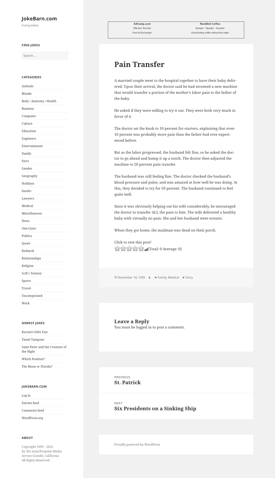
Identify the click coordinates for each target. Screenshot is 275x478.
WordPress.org (32, 418)
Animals (27, 86)
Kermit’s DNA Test (35, 332)
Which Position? (33, 359)
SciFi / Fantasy (32, 273)
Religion (27, 266)
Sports (26, 281)
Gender (27, 168)
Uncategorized (32, 296)
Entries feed (30, 403)
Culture (27, 123)
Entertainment (32, 146)
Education (29, 131)
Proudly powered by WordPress (137, 444)
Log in (26, 395)
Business (28, 108)
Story (189, 277)
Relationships (31, 258)
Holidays (28, 183)
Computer (29, 116)
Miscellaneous (32, 213)
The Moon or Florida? (37, 366)
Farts (25, 161)
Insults (26, 191)
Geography (29, 176)
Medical (27, 206)
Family (26, 153)
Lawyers (28, 198)
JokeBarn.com (39, 18)
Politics (27, 236)
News (26, 221)
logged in (144, 327)
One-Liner (29, 228)
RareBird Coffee (210, 23)
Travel (26, 288)
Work (26, 303)
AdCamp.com (142, 23)
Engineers (29, 138)
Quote (26, 243)
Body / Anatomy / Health (39, 101)
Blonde (27, 94)
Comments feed (33, 410)
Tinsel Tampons (33, 339)
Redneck (28, 251)
